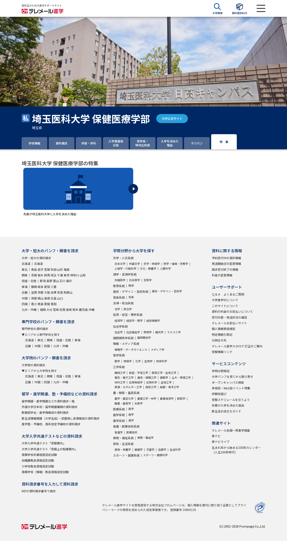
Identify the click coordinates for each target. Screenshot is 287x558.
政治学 (128, 309)
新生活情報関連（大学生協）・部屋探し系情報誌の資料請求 (61, 418)
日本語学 (134, 280)
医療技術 (131, 432)
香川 (34, 304)
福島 (67, 269)
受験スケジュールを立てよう (231, 400)
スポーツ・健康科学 (155, 455)
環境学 (148, 332)
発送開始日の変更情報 (226, 263)
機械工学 (120, 373)
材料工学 (120, 382)
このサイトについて (225, 306)
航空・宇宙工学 (138, 373)
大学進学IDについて (225, 300)
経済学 (119, 321)
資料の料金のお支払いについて (232, 311)
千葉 (60, 275)
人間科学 (165, 268)
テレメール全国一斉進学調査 (231, 430)
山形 (60, 269)
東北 (25, 269)
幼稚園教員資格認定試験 (38, 460)
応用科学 (151, 382)
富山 (56, 281)
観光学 (159, 332)
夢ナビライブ (220, 442)
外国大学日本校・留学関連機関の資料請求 (50, 407)
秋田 (54, 269)
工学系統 (119, 367)
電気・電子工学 (124, 377)
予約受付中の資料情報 (226, 258)
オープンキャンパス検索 (228, 382)
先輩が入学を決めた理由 (228, 405)
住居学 (162, 450)
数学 (117, 361)
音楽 (131, 297)
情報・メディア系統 (126, 343)
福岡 (43, 309)
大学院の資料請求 (33, 365)
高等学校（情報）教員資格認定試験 (45, 472)
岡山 (40, 298)
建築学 (164, 377)
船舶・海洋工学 (169, 387)
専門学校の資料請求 (35, 329)
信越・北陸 (29, 281)
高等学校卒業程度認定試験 (39, 455)
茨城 (34, 275)
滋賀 (34, 292)
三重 (54, 287)
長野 (49, 281)
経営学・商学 (134, 321)
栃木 (40, 275)
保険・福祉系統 (123, 438)
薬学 (131, 420)
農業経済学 (167, 398)
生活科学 (175, 450)
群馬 (47, 275)
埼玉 (54, 275)
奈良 (60, 292)
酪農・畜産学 (123, 403)
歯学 (131, 414)
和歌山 (68, 292)
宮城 (47, 269)
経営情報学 (153, 321)
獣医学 (181, 398)
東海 (25, 287)
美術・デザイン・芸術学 (167, 291)
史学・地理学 (152, 264)
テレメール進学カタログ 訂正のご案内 (237, 346)
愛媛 (47, 304)
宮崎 (56, 309)
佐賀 (62, 309)
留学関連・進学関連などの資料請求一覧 (48, 401)
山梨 (83, 275)
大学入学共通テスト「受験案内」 (44, 443)
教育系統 (119, 286)
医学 (131, 409)
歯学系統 (119, 415)
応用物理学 (136, 382)
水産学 (138, 403)
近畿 (25, 292)
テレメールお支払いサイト (229, 323)
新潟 (43, 281)
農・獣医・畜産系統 (126, 393)
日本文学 (120, 264)
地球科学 (161, 361)
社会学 (119, 332)
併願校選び (219, 394)
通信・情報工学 (146, 377)
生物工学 (166, 382)
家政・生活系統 (123, 444)
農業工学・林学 (146, 398)
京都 (40, 292)
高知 (54, 304)
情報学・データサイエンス (131, 350)
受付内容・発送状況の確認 (229, 317)
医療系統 (119, 409)
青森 (34, 269)
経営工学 (150, 387)
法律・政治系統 (123, 303)
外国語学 (120, 280)
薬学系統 (119, 421)
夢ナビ (216, 436)
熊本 (75, 309)
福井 (69, 281)
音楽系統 (119, 297)
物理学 (128, 361)
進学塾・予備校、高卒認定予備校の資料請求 (51, 424)
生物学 (148, 361)
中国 (25, 298)
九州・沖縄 (29, 309)
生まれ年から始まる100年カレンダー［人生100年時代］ (236, 449)
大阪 (47, 292)
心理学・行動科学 (125, 268)
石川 (62, 281)
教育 (131, 286)
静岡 (34, 287)
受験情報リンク (222, 352)
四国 (25, 304)
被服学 (138, 450)
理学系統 (119, 355)
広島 (54, 298)
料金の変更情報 (222, 275)
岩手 (40, 269)
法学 (117, 309)
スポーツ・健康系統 (126, 455)
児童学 (150, 450)
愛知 (47, 287)
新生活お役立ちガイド (226, 411)
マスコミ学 (174, 332)
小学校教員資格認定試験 (38, 466)
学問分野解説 (220, 371)
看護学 (119, 432)
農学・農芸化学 (124, 398)
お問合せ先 (219, 340)
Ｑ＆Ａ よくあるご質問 (228, 294)
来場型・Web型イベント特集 (231, 388)
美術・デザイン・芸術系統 (130, 291)
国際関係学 (144, 338)
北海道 (26, 263)
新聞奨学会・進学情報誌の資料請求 (45, 412)
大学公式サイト (172, 118)
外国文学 (134, 264)
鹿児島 (83, 309)
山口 (60, 298)
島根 (47, 298)
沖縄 (91, 309)
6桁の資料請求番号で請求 (39, 491)
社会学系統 (120, 326)
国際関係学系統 (123, 338)
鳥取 (34, 298)
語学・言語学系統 (125, 274)
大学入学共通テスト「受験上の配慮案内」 (50, 449)
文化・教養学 (148, 268)
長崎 (69, 309)
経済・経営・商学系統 (127, 314)
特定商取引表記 (222, 334)
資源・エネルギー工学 (128, 387)
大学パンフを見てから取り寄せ (232, 376)
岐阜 (40, 287)
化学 (138, 361)
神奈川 (74, 275)
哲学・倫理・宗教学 (175, 264)
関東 (25, 275)
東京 (67, 275)
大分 (49, 309)
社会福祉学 (133, 332)
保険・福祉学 (145, 438)
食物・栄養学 (123, 450)
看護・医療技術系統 (126, 426)
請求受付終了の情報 (225, 269)
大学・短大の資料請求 (36, 258)
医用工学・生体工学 (164, 373)
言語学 (148, 280)
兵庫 (54, 292)
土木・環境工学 (181, 377)
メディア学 (157, 350)
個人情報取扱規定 (223, 329)
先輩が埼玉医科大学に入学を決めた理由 (49, 214)
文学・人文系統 (123, 258)
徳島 (40, 304)
